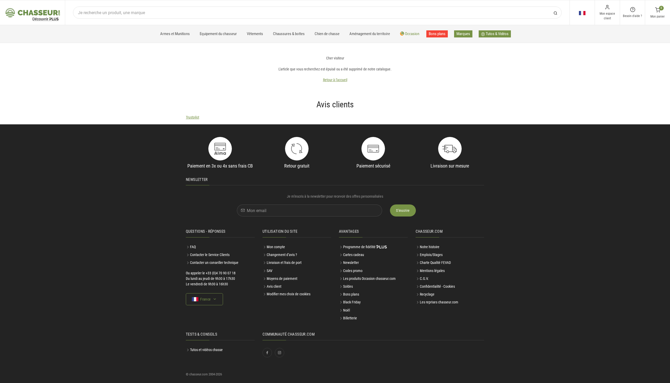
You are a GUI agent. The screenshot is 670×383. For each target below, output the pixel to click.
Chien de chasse (327, 33)
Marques (463, 33)
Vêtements (255, 33)
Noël (346, 310)
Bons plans (437, 33)
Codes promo (352, 271)
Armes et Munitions (175, 33)
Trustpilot (192, 117)
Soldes (348, 286)
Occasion (411, 33)
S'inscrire (403, 210)
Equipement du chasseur (218, 33)
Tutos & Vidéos (497, 33)
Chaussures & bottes (289, 33)
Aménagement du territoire (369, 33)
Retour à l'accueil (335, 80)
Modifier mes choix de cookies (288, 294)
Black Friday (352, 302)
